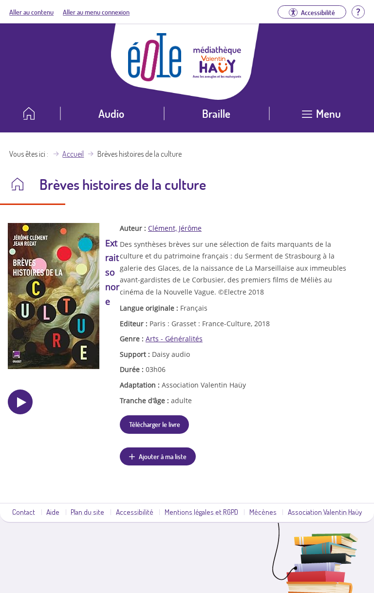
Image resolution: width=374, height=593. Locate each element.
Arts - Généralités (174, 338)
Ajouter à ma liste (163, 456)
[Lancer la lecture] (20, 401)
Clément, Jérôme (175, 228)
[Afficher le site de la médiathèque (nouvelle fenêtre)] (217, 75)
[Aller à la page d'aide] (358, 11)
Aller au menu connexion (96, 11)
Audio (111, 113)
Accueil (73, 154)
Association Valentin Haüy (325, 512)
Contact (23, 512)
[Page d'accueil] (155, 78)
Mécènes (263, 512)
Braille (216, 113)
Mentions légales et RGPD (201, 512)
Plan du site (87, 512)
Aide (52, 512)
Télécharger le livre (154, 424)
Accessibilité (134, 512)
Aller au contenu (31, 11)
